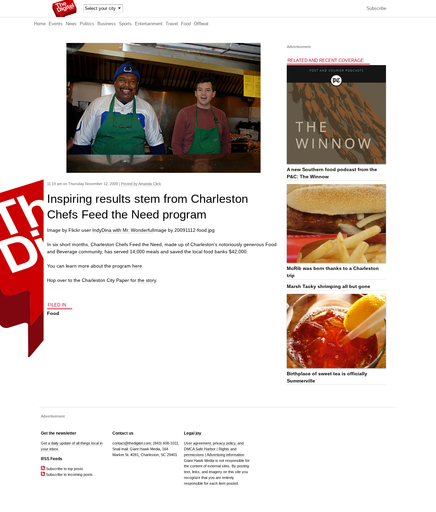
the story (147, 280)
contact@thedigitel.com (131, 443)
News (71, 23)
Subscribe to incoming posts (69, 474)
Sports (125, 23)
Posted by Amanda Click (141, 184)
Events (56, 23)
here (137, 266)
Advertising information (225, 455)
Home (40, 23)
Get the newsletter (58, 433)
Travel (172, 23)
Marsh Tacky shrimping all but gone (328, 286)
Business (106, 23)
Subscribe (376, 8)
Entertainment (148, 23)
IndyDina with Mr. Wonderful (122, 230)
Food (186, 23)
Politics (87, 23)
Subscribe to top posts (64, 469)
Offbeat (201, 23)
